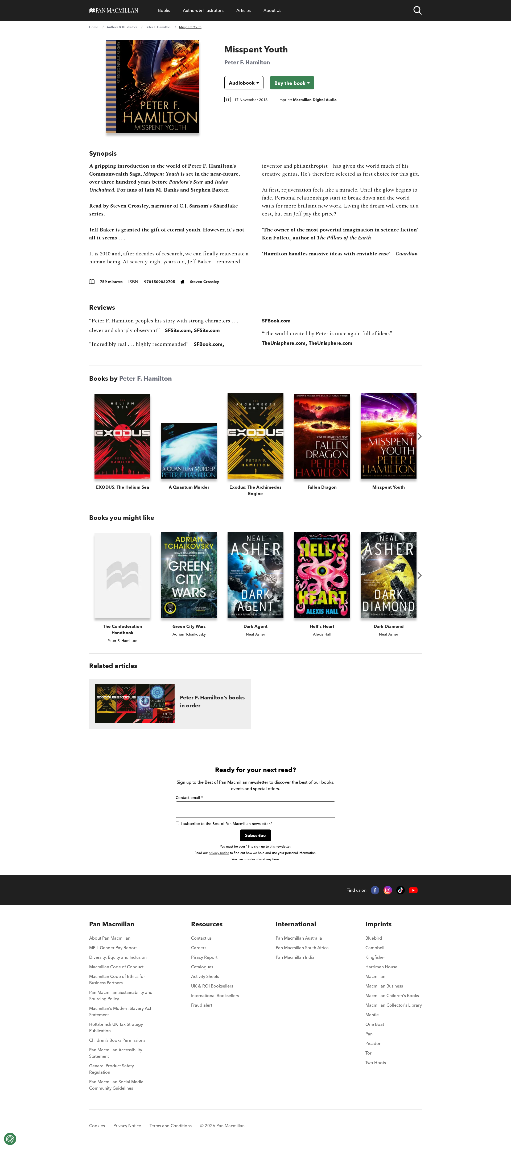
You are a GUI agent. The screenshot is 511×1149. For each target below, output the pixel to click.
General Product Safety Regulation (111, 1069)
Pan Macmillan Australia (299, 938)
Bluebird (373, 938)
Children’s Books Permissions (117, 1040)
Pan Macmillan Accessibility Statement (115, 1053)
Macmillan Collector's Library (393, 1005)
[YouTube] (413, 890)
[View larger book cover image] (152, 86)
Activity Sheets (205, 976)
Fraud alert (201, 1005)
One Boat (374, 1024)
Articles (243, 10)
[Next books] (420, 436)
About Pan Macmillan (109, 938)
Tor (368, 1053)
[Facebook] (375, 890)
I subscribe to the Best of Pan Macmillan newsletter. (226, 823)
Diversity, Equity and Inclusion (118, 957)
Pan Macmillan (111, 924)
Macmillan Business (384, 986)
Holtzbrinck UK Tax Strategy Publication (116, 1027)
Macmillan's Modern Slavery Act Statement (120, 1011)
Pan (369, 1033)
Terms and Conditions (171, 1125)
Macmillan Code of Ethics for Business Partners (117, 979)
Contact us (201, 938)
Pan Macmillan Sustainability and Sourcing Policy (121, 995)
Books (164, 10)
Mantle (372, 1014)
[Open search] (417, 10)
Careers (198, 947)
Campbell (374, 947)
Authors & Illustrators (203, 10)
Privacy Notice (127, 1125)
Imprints (378, 924)
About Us (272, 10)
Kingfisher (375, 957)
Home (93, 27)
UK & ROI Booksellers (212, 986)
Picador (373, 1043)
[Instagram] (388, 890)
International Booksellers (215, 995)
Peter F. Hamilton (158, 27)
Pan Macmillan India (295, 957)
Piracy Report (204, 957)
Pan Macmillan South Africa (302, 947)
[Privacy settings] (10, 1139)
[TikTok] (400, 890)
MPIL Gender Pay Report (113, 947)
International (296, 924)
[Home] (113, 10)
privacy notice (219, 853)
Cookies (97, 1125)
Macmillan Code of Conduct (116, 966)
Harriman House (381, 966)
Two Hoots (375, 1062)
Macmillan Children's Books (392, 995)
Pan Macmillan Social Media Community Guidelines (116, 1085)
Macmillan (375, 976)
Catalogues (202, 966)
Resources (206, 924)
